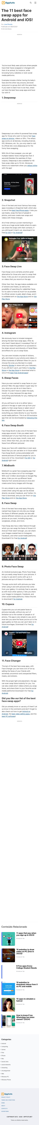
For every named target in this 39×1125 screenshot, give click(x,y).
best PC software (8, 716)
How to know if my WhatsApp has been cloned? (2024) (25, 1017)
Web (2, 1073)
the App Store (22, 297)
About (3, 1105)
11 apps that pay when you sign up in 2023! (26, 934)
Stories (11, 365)
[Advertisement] (19, 836)
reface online (32, 166)
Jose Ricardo (8, 24)
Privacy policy (5, 1097)
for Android (17, 233)
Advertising (5, 1111)
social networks (6, 1064)
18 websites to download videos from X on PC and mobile (27, 984)
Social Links (4, 1061)
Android (3, 1043)
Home (3, 1103)
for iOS (8, 233)
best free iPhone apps (20, 210)
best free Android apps (19, 373)
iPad (2, 1052)
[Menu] (35, 3)
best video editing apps (21, 714)
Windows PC (5, 1076)
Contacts (4, 1108)
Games (3, 1049)
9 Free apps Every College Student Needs (26, 967)
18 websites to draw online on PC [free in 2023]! (25, 951)
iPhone (3, 1055)
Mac (2, 1058)
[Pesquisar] (30, 3)
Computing (4, 1046)
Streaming (4, 1067)
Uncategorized (5, 1070)
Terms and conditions (8, 1100)
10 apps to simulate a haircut (25, 1000)
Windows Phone (6, 1079)
